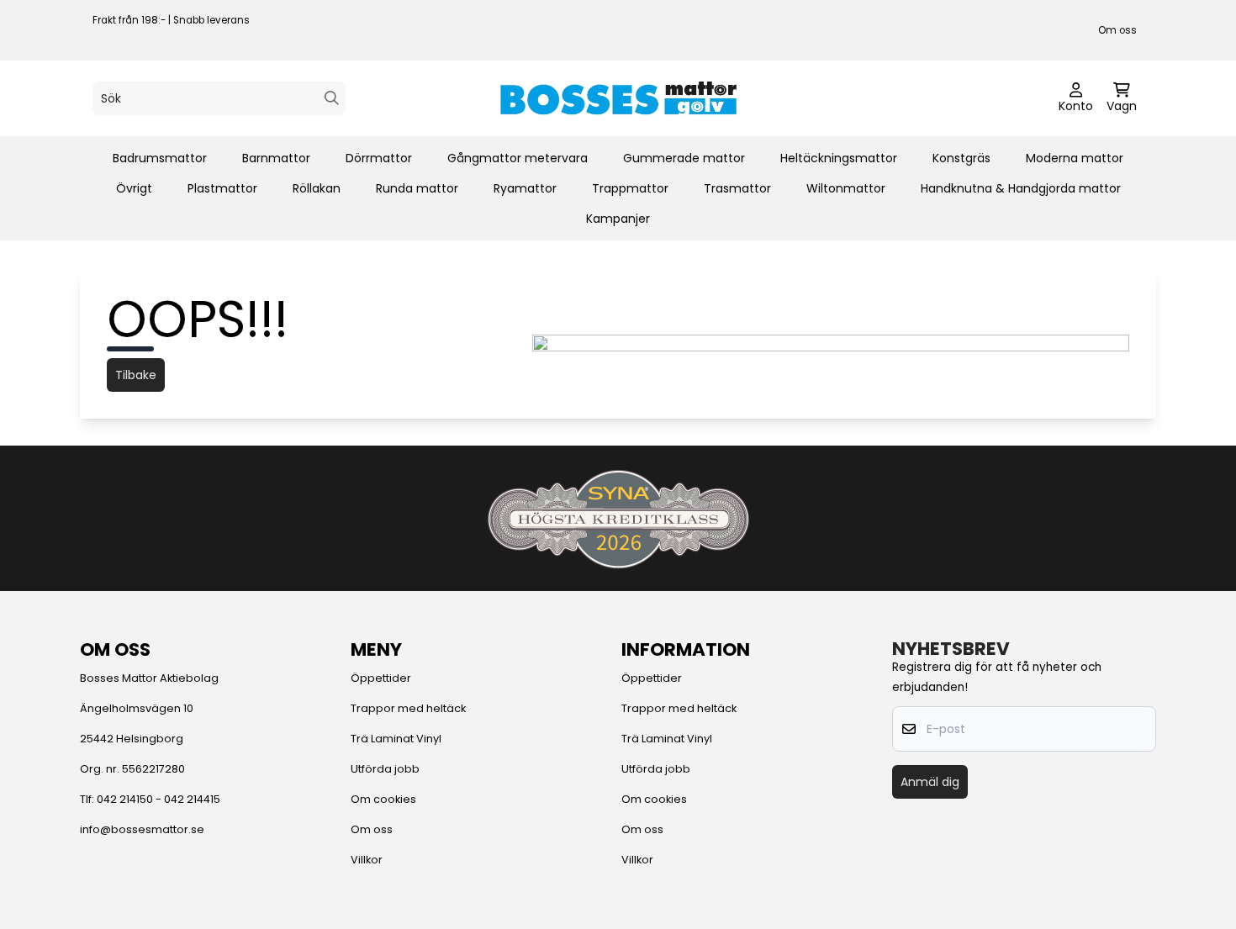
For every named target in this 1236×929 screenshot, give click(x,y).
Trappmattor (630, 188)
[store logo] (618, 98)
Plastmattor (222, 188)
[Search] (331, 97)
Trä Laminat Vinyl (396, 738)
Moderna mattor (1074, 158)
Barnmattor (276, 158)
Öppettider (381, 678)
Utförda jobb (385, 769)
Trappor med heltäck (408, 708)
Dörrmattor (379, 158)
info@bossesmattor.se (142, 829)
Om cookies (383, 799)
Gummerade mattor (684, 158)
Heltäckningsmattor (838, 158)
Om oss (1117, 30)
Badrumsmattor (160, 158)
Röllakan (317, 188)
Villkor (367, 859)
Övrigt (134, 188)
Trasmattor (737, 188)
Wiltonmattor (845, 188)
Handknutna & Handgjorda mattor (1021, 188)
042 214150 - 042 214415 (158, 799)
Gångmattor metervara (517, 158)
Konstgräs (961, 158)
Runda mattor (417, 188)
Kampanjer (618, 218)
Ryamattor (525, 188)
